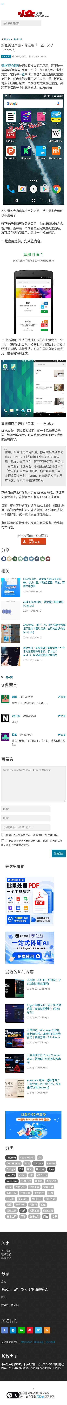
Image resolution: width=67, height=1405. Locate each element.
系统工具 (34, 1210)
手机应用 (39, 1192)
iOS (21, 1169)
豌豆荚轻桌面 (10, 65)
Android (6, 56)
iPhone (40, 1169)
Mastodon (26, 1341)
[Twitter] (38, 1330)
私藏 (43, 1204)
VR (31, 1175)
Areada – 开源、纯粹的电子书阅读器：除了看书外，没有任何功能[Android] (44, 1084)
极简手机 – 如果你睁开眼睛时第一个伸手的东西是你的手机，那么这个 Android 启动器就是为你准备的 (44, 651)
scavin (35, 56)
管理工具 (11, 1210)
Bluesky (38, 1341)
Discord (50, 1341)
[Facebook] (4, 1330)
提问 (3, 1297)
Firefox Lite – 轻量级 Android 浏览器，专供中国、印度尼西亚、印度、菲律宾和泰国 (44, 582)
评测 (22, 1216)
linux (51, 1169)
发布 (3, 1281)
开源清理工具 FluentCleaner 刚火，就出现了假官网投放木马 (44, 1059)
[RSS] (47, 1330)
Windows (12, 1181)
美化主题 (11, 1216)
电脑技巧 (20, 1204)
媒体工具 (34, 1187)
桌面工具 (37, 1198)
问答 (45, 1216)
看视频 (33, 1204)
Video (22, 1175)
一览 (22, 74)
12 (41, 660)
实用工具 (11, 1192)
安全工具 (48, 1187)
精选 (22, 1210)
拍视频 (10, 1198)
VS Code (42, 1175)
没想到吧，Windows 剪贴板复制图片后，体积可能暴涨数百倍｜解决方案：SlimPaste (44, 1033)
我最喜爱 (25, 1192)
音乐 (54, 1216)
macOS (11, 1175)
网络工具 (48, 1210)
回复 (63, 697)
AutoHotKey (13, 1163)
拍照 (50, 1192)
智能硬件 (23, 1198)
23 (41, 591)
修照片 (38, 1181)
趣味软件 (34, 1216)
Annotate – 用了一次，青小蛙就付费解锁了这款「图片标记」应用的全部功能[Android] (44, 628)
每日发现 (50, 1198)
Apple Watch (27, 1157)
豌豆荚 (9, 677)
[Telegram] (13, 1330)
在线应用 (20, 1187)
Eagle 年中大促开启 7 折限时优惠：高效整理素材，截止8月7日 (44, 1008)
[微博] (30, 1330)
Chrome (38, 1163)
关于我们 (6, 1250)
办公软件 (51, 1181)
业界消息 (26, 1181)
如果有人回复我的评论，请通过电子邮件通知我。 (33, 835)
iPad (29, 1169)
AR (39, 1157)
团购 (9, 1187)
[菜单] (3, 4)
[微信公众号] (21, 1330)
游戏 (9, 1204)
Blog (27, 1163)
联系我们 (6, 1254)
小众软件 (22, 1392)
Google (11, 1169)
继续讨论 (6, 1258)
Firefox (51, 1163)
